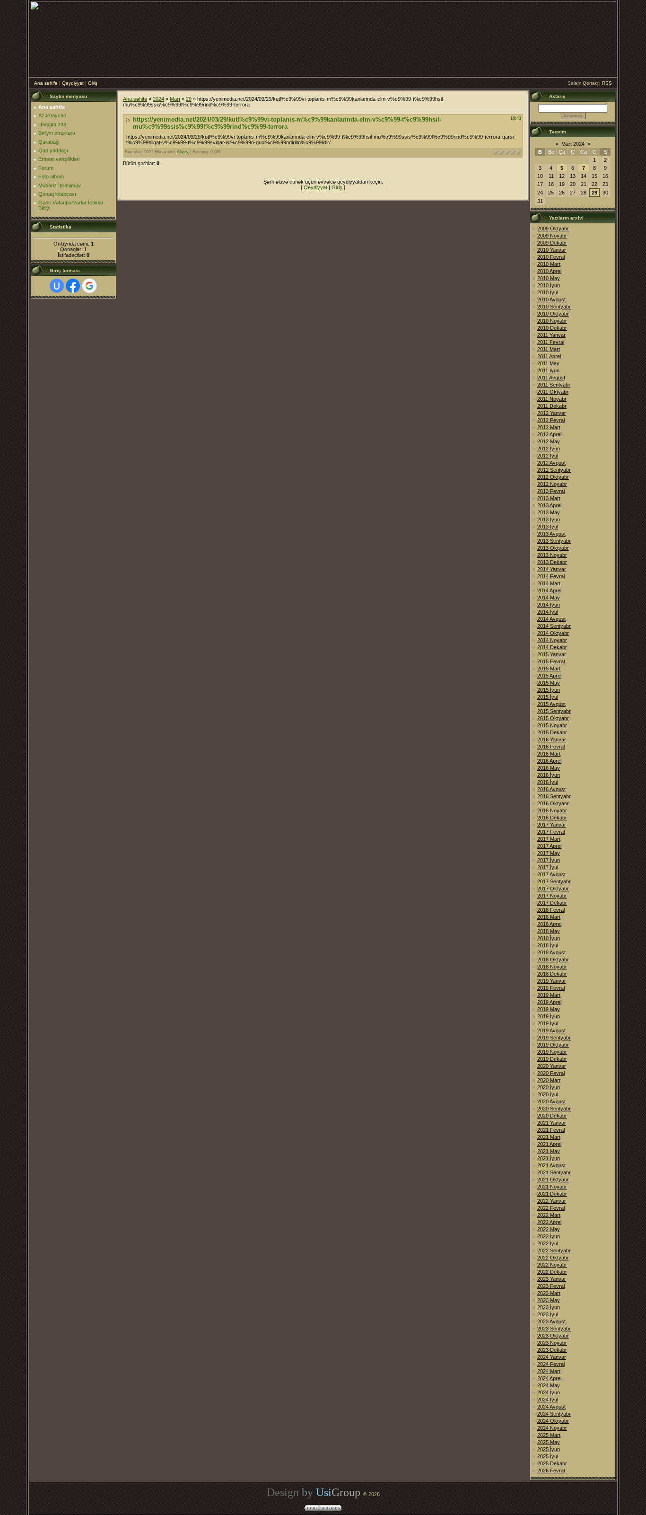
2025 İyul (547, 1456)
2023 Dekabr (552, 1350)
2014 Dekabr (552, 647)
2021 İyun (548, 1158)
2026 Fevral (551, 1470)
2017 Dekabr (552, 903)
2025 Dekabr (552, 1463)
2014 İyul (547, 612)
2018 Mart (548, 917)
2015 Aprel (549, 675)
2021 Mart (548, 1137)
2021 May (548, 1151)
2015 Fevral (551, 661)
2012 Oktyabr (553, 477)
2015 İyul (547, 697)
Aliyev (183, 152)
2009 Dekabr (552, 243)
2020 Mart (548, 1080)
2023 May (548, 1300)
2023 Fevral (551, 1286)
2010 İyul (547, 292)
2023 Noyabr (552, 1343)
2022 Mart (548, 1215)
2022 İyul (547, 1243)
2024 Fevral (551, 1364)
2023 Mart (548, 1293)
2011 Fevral (550, 342)
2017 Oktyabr (553, 888)
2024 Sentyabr (554, 1414)
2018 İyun (548, 938)
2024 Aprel (549, 1378)
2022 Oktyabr (553, 1257)
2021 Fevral (551, 1130)
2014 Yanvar (551, 569)
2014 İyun (548, 605)
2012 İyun (548, 448)
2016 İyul (547, 782)
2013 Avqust (551, 534)
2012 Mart (548, 427)
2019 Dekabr (552, 1059)
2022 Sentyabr (554, 1250)
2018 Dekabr (552, 974)
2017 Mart (548, 839)
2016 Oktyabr (553, 803)
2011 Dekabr (552, 406)
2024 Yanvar (551, 1357)
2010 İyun (548, 285)
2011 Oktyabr (552, 392)
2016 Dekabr (552, 817)
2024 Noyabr (552, 1428)
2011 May (548, 363)
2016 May (548, 768)
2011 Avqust (551, 377)
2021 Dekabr (552, 1194)
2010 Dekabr (552, 328)
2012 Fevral (551, 420)
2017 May (548, 853)
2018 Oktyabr (553, 959)
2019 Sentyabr (554, 1037)
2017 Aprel (549, 846)
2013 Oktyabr (553, 548)
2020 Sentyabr (554, 1108)
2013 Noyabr (552, 555)
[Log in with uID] (57, 286)
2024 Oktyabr (553, 1421)
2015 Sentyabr (554, 711)
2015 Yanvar (551, 654)
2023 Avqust (551, 1321)
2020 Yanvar (551, 1066)
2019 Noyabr (552, 1052)
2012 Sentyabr (554, 470)
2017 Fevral (551, 832)
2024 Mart (548, 1371)
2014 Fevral (551, 576)
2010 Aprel (549, 271)
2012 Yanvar (551, 413)
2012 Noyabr (552, 484)
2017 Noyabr (552, 895)
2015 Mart (548, 668)
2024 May (548, 1385)
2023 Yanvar (551, 1279)
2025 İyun (548, 1449)
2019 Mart (548, 995)
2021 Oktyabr (553, 1179)
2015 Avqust (551, 704)
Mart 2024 (573, 144)
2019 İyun (548, 1016)
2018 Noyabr (552, 966)
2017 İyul (547, 867)
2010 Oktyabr (553, 314)
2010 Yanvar (551, 250)
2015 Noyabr (552, 725)
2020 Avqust (551, 1101)
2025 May (548, 1442)
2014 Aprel (549, 590)
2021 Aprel (549, 1144)
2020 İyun (548, 1087)
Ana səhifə (46, 83)
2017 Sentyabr (554, 881)
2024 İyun (548, 1392)
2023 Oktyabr (553, 1336)
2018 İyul (547, 945)
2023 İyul (547, 1314)
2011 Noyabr (552, 399)
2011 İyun (548, 370)
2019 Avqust (551, 1030)
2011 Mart (548, 349)
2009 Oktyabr (553, 228)
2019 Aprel (549, 1002)
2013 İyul (547, 526)
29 (189, 99)
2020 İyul (547, 1094)
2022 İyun (548, 1236)
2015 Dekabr (552, 732)
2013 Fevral (551, 491)
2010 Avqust (551, 299)
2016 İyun (548, 775)
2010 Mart (548, 264)
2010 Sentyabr (554, 306)
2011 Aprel (549, 356)
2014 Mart (548, 583)
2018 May (548, 931)
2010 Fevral (551, 257)
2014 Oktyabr (553, 633)
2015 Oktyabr (553, 718)
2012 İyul (547, 455)
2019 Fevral (551, 988)
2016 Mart (548, 754)
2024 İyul (547, 1399)
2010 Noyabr (552, 321)
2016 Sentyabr (554, 796)
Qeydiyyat (73, 83)
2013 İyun (548, 519)
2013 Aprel (549, 505)
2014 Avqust (551, 619)
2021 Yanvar (551, 1123)
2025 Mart (548, 1435)
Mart (175, 99)
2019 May (548, 1009)
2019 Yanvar (551, 981)
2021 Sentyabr (554, 1172)
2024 (158, 99)
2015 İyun (548, 690)
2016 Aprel (549, 761)
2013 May (548, 512)
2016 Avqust (551, 789)
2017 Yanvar (551, 825)
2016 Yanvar (551, 739)
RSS (607, 83)
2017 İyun (548, 860)
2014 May (548, 597)
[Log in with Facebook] (73, 286)
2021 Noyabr (552, 1186)
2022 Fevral (551, 1208)
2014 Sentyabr (554, 626)
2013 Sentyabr (554, 541)
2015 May (548, 683)
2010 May (548, 278)
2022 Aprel (549, 1222)
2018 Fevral (551, 910)
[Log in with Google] (89, 285)
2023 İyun (548, 1307)
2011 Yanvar (551, 335)
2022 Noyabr (552, 1265)
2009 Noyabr (552, 235)
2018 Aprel (549, 924)
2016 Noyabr (552, 810)
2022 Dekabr (552, 1272)
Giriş (92, 83)
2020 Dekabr (552, 1116)
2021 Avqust (551, 1165)
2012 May (548, 441)
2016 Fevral (551, 746)
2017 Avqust (551, 874)
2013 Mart (548, 498)
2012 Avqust (551, 463)
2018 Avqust (551, 952)
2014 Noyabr (552, 640)
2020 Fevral (551, 1073)
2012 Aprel (549, 434)
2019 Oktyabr (553, 1045)
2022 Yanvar (551, 1201)
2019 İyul (547, 1023)
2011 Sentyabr (553, 385)
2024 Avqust (551, 1406)
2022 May (548, 1229)
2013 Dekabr (552, 562)
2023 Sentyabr (554, 1328)
